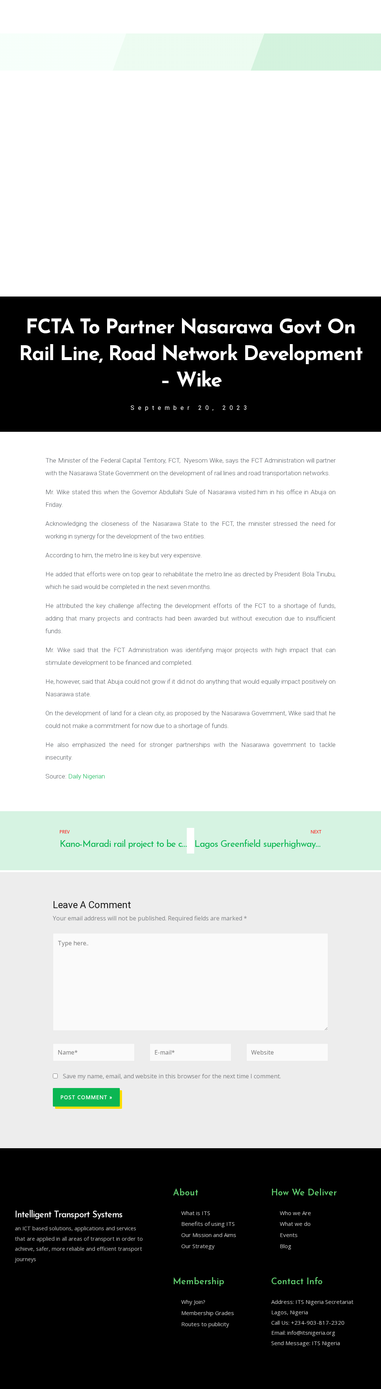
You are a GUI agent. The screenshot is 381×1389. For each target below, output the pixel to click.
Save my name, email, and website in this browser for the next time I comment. (172, 1076)
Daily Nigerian (86, 776)
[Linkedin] (34, 1278)
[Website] (287, 1053)
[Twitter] (18, 1278)
